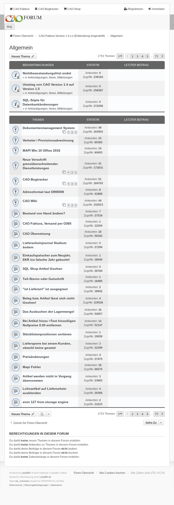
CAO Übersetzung (36, 233)
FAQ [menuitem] (9, 26)
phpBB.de (46, 477)
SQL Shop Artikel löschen (42, 268)
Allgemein (21, 48)
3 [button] (137, 56)
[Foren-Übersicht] (87, 22)
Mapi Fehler (32, 367)
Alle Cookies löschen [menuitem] (112, 472)
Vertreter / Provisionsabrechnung (48, 140)
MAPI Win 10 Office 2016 (41, 150)
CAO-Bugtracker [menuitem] (48, 9)
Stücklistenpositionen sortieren (47, 334)
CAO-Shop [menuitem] (74, 9)
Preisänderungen (36, 357)
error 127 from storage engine (45, 402)
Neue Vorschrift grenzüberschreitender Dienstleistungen (40, 164)
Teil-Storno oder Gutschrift (43, 279)
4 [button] (142, 56)
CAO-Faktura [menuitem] (21, 9)
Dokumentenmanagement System (49, 128)
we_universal (22, 481)
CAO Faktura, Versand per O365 (47, 223)
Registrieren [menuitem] (135, 9)
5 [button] (147, 56)
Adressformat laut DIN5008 (43, 192)
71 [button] (156, 56)
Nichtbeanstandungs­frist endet (47, 73)
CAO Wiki (30, 201)
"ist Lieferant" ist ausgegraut (45, 289)
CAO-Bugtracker (35, 179)
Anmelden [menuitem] (158, 9)
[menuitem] (15, 485)
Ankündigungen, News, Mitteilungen (50, 77)
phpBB (26, 473)
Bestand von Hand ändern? (44, 213)
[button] (120, 56)
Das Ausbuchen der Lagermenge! (48, 311)
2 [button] (132, 56)
